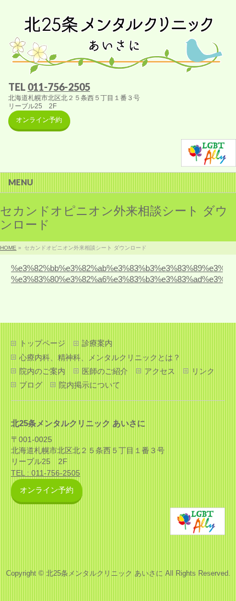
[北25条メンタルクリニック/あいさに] (114, 63)
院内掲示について (89, 385)
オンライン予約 (39, 120)
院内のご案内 (42, 371)
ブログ (30, 385)
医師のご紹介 (105, 371)
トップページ (42, 343)
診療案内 (97, 343)
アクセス (159, 371)
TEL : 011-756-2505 (45, 473)
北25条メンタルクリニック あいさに (104, 573)
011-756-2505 (58, 87)
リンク (203, 371)
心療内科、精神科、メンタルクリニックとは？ (100, 357)
